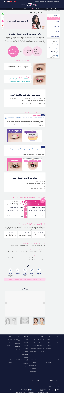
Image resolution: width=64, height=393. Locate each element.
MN (10, 1)
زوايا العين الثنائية (56, 33)
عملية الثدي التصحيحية (9, 345)
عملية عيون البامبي (55, 15)
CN (7, 1)
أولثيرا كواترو (50, 359)
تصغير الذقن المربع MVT (41, 339)
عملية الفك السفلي (25, 345)
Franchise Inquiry (36, 1)
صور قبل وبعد (47, 1)
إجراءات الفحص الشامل (25, 364)
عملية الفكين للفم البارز (25, 351)
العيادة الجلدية (18, 8)
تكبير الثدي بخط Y (10, 339)
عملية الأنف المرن (49, 342)
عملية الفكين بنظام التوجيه (25, 339)
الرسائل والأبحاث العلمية (33, 371)
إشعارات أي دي (10, 362)
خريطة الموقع (8, 8)
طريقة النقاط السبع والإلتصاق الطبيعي (54, 18)
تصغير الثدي (10, 342)
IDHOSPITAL (31, 5)
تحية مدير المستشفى (33, 359)
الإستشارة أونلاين (42, 1)
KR (4, 1)
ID (13, 1)
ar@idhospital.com (57, 385)
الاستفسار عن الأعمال (56, 380)
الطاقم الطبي (34, 362)
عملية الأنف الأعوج (49, 339)
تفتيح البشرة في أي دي (48, 362)
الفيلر (58, 359)
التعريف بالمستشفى (57, 1)
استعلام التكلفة (23, 4)
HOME (59, 10)
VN (11, 1)
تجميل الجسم (56, 8)
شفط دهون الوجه (34, 339)
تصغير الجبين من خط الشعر (40, 348)
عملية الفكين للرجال (25, 357)
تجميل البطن (58, 339)
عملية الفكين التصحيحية (25, 354)
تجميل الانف (51, 8)
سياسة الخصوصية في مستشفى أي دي (36, 380)
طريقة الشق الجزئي (55, 24)
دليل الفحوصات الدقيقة (25, 363)
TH (9, 1)
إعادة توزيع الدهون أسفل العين (53, 28)
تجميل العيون (33, 8)
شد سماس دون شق (33, 345)
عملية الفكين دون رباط (25, 342)
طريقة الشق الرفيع (55, 21)
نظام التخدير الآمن (26, 366)
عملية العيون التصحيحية (55, 36)
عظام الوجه (46, 8)
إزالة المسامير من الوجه (41, 351)
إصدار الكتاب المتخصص (33, 368)
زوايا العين (57, 31)
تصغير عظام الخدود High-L (40, 345)
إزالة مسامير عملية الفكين (25, 355)
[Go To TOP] (2, 28)
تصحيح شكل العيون (55, 26)
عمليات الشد (42, 8)
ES (15, 1)
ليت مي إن (13, 8)
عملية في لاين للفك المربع (41, 342)
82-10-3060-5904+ (23, 5)
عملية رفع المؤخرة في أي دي (56, 342)
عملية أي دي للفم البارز (25, 348)
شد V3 (35, 342)
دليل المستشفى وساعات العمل (32, 365)
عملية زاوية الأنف (49, 345)
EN (5, 1)
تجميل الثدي (28, 8)
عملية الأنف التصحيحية (48, 348)
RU (14, 1)
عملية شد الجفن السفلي (33, 351)
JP (8, 1)
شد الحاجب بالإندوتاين (33, 348)
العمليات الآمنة (51, 1)
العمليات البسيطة (23, 8)
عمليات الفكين (38, 8)
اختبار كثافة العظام (26, 361)
